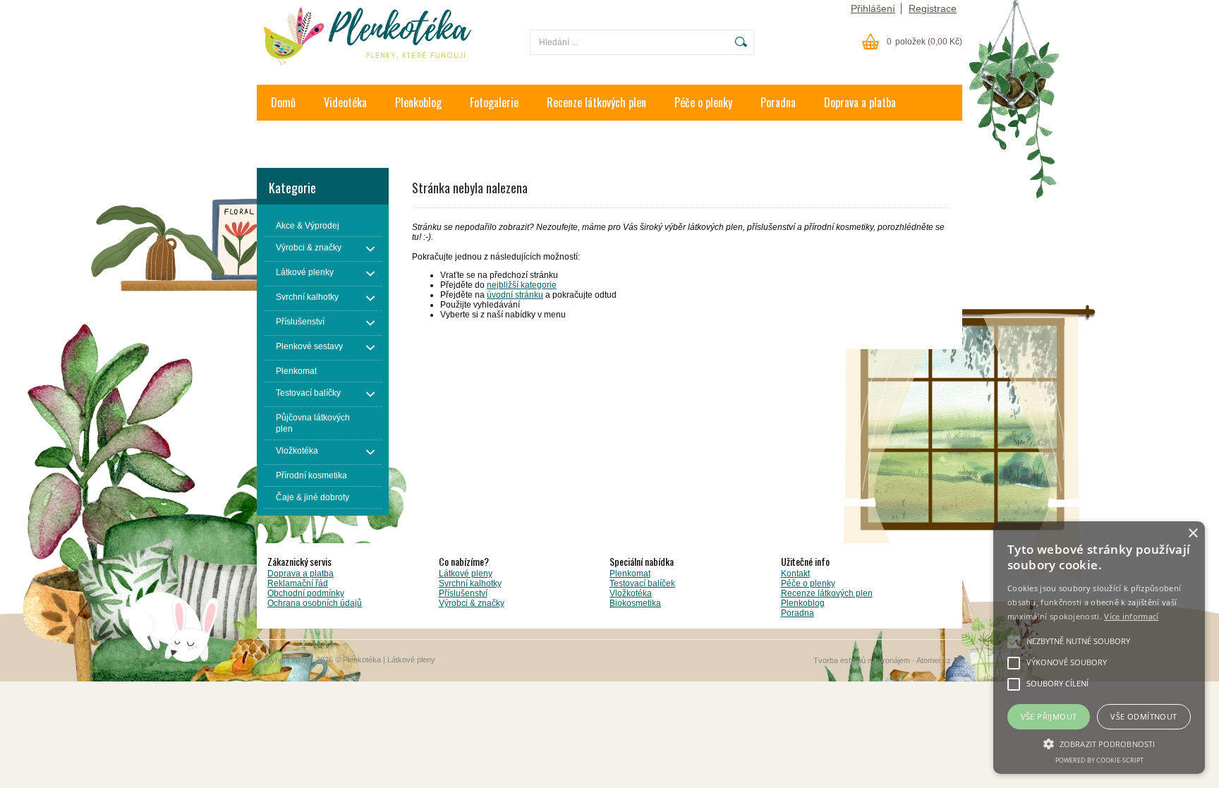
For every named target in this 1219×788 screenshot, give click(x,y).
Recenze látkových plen (596, 102)
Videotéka (345, 102)
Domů (283, 102)
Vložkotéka (631, 593)
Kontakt (288, 138)
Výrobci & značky (471, 603)
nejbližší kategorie (522, 285)
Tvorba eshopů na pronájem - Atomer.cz (883, 660)
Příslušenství (463, 593)
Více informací (1131, 616)
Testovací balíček (642, 583)
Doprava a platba (860, 102)
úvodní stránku (515, 295)
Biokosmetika (635, 603)
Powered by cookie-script (1099, 760)
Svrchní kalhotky (470, 583)
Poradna (778, 102)
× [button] (1192, 533)
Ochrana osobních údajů (314, 603)
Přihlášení (873, 8)
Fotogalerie (494, 102)
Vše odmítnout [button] (1143, 716)
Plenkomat (630, 573)
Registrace (933, 8)
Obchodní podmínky (305, 593)
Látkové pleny (465, 573)
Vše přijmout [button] (1049, 716)
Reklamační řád (297, 583)
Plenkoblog (418, 102)
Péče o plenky (703, 102)
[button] (1099, 743)
